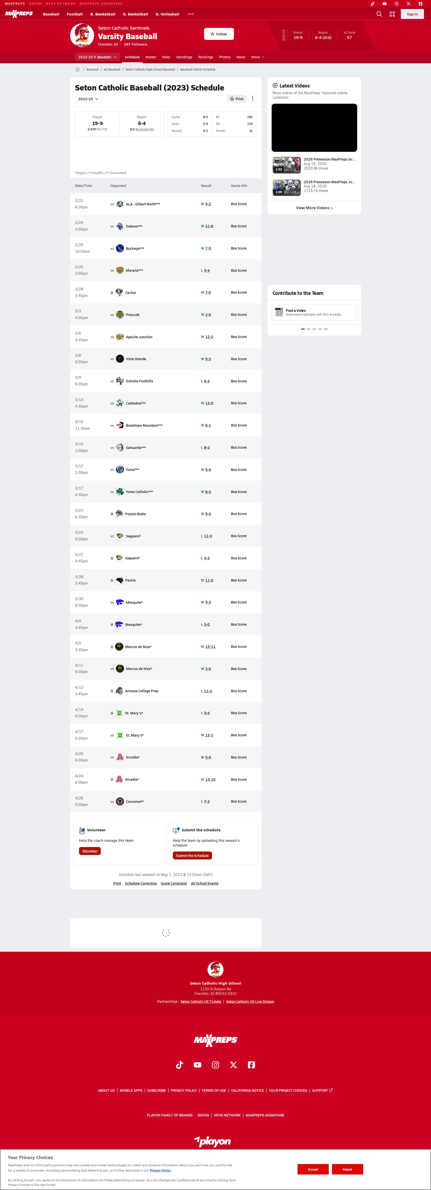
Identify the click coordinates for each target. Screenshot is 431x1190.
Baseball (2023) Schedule (198, 69)
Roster (151, 56)
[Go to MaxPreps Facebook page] (251, 1065)
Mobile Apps (131, 1090)
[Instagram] (396, 3)
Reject (347, 1169)
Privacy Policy (184, 1090)
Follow (221, 33)
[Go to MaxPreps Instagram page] (215, 1065)
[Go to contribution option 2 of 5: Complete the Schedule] (309, 329)
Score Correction (174, 883)
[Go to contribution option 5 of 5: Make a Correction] (326, 329)
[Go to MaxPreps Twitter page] (233, 1065)
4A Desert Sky (144, 129)
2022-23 (85, 98)
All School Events (204, 883)
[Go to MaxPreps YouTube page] (198, 1065)
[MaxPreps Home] (19, 14)
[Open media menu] (392, 13)
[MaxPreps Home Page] (77, 69)
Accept (313, 1169)
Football (75, 14)
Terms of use (214, 1090)
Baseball (51, 14)
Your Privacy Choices (288, 1090)
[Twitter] (408, 3)
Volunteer (90, 851)
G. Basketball (135, 14)
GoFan (35, 3)
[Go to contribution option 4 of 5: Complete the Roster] (320, 329)
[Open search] (379, 13)
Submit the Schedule (192, 855)
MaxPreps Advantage (101, 3)
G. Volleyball (167, 14)
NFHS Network (61, 3)
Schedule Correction (141, 883)
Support (320, 1090)
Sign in (412, 13)
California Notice (247, 1090)
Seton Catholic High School (215, 983)
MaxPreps (15, 3)
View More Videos (312, 207)
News (240, 56)
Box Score (239, 203)
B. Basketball (102, 14)
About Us (106, 1090)
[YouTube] (384, 3)
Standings (184, 56)
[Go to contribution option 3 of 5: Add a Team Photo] (314, 329)
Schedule (132, 56)
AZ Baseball (112, 69)
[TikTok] (372, 3)
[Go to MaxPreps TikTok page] (180, 1065)
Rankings (205, 56)
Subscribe (156, 1090)
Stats (166, 56)
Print (239, 98)
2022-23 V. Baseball (94, 56)
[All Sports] (190, 13)
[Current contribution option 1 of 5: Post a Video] (303, 329)
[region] (215, 1169)
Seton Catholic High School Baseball (150, 69)
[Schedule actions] (253, 99)
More (255, 56)
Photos (224, 56)
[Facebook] (420, 3)
